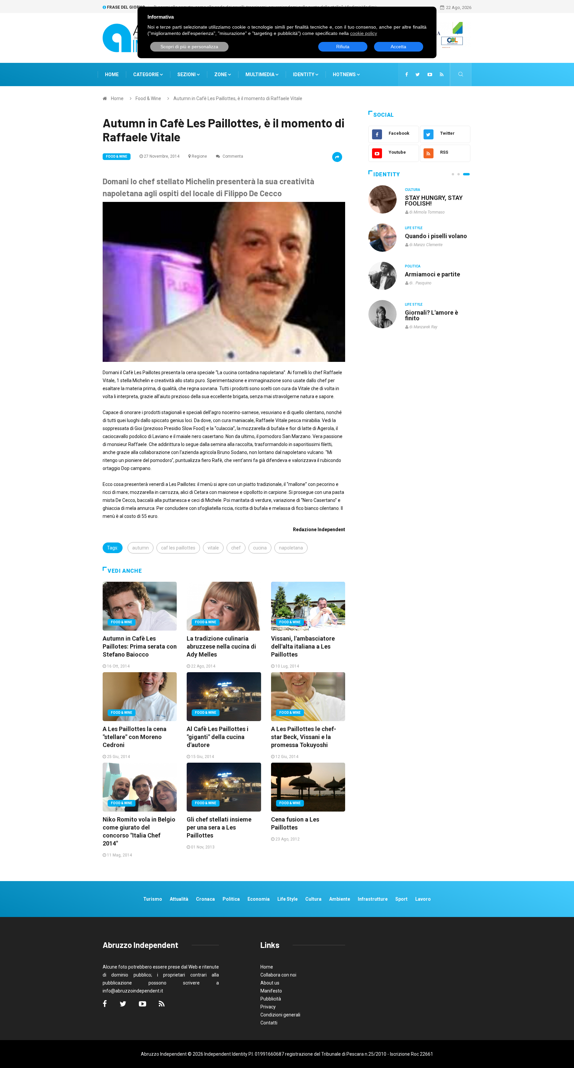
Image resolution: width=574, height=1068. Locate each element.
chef (236, 547)
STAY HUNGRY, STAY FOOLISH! (434, 200)
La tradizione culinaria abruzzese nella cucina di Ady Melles (221, 646)
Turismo (152, 899)
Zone (221, 74)
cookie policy (363, 33)
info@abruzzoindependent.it (133, 990)
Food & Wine (148, 98)
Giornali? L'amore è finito (431, 315)
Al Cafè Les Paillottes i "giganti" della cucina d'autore (217, 736)
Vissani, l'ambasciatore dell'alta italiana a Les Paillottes (303, 646)
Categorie (146, 74)
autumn (140, 547)
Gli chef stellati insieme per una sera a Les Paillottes (219, 827)
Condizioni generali (280, 1014)
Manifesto (271, 990)
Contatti (268, 1022)
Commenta (232, 156)
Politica (413, 266)
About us (269, 983)
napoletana (291, 547)
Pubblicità (270, 998)
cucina (260, 547)
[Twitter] (417, 74)
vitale (213, 547)
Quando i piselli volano (436, 235)
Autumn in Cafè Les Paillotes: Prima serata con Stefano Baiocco (140, 646)
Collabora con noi (278, 975)
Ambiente (339, 899)
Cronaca (205, 899)
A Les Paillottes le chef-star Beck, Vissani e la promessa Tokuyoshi (303, 736)
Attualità (179, 899)
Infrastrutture (373, 899)
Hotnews (344, 74)
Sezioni (187, 74)
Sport (401, 899)
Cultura (412, 190)
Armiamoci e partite (432, 274)
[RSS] (441, 74)
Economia (258, 899)
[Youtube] (429, 74)
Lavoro (423, 899)
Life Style (414, 228)
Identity (303, 74)
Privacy (268, 1006)
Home (112, 74)
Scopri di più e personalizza (189, 46)
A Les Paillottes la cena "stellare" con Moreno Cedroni (134, 736)
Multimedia (260, 74)
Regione (199, 156)
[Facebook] (406, 74)
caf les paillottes (178, 547)
